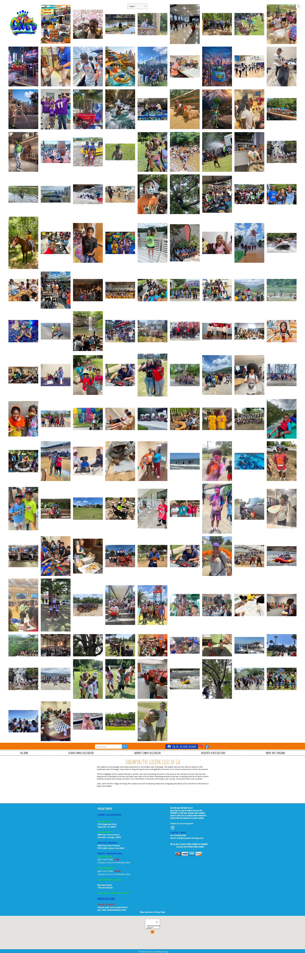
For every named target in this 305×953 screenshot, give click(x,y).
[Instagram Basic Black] (200, 746)
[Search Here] (124, 746)
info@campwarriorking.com (190, 838)
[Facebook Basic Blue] (206, 746)
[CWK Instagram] (172, 827)
